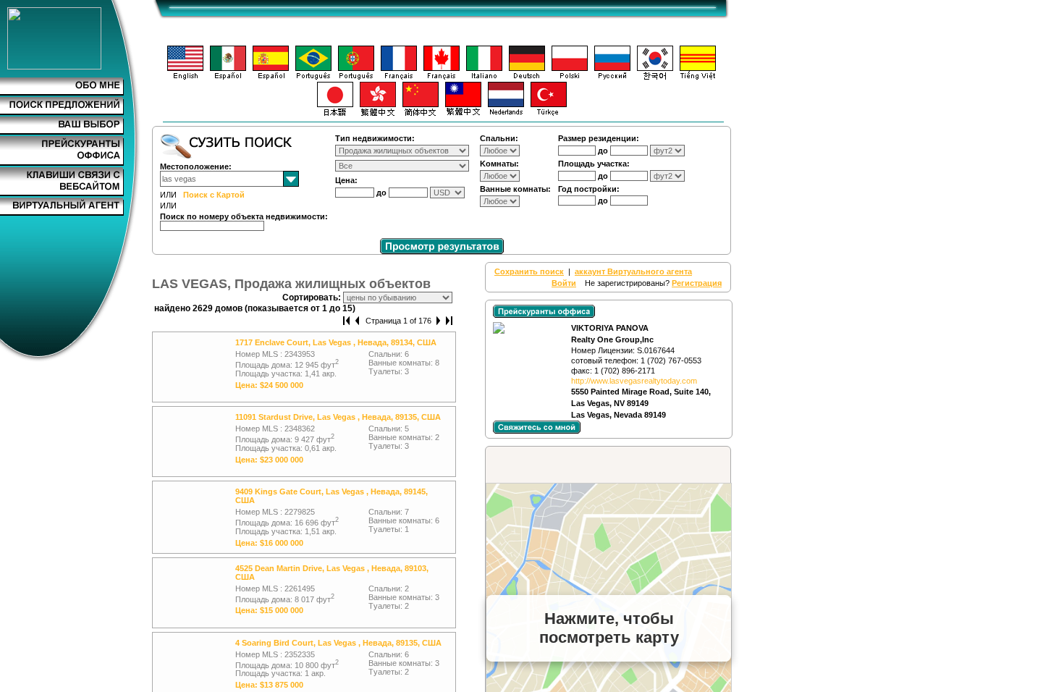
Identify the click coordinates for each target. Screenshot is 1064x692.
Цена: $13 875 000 (269, 684)
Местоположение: (196, 166)
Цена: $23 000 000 (269, 459)
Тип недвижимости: (375, 138)
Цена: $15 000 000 (269, 610)
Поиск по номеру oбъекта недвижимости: (244, 216)
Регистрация (697, 283)
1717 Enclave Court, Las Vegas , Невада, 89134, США (335, 342)
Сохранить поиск (529, 271)
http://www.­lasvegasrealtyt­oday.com (634, 380)
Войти (564, 283)
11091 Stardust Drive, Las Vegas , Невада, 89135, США (338, 417)
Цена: (346, 180)
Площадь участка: (594, 163)
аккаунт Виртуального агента (633, 271)
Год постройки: (589, 189)
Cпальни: (499, 138)
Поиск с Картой (214, 194)
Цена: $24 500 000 (269, 385)
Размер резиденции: (598, 138)
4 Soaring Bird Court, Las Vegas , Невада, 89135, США (338, 642)
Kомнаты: (499, 163)
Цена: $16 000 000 (269, 543)
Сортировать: (312, 297)
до (382, 192)
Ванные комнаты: (515, 189)
